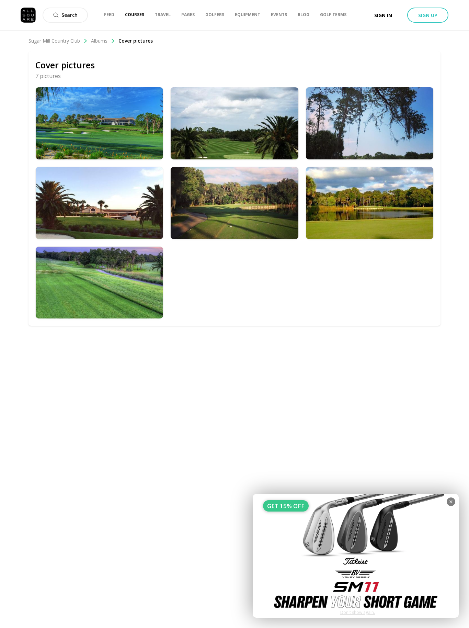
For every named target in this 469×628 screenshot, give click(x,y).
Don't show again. (357, 612)
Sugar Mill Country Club (54, 40)
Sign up (427, 15)
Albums (99, 40)
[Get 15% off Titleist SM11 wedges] (356, 556)
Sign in (383, 15)
